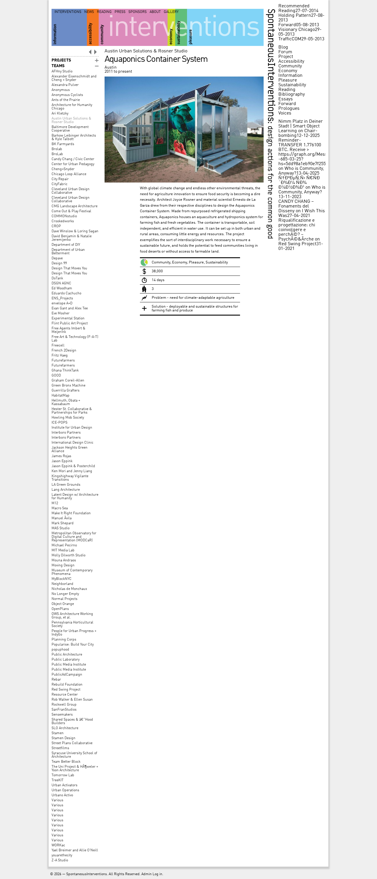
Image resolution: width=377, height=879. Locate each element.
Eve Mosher (61, 313)
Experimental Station (68, 318)
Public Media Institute (69, 664)
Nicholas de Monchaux (69, 589)
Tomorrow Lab (63, 775)
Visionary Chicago (296, 29)
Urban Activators (64, 785)
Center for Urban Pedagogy (73, 164)
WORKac (58, 845)
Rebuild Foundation (67, 684)
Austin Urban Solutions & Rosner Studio (71, 120)
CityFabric (59, 184)
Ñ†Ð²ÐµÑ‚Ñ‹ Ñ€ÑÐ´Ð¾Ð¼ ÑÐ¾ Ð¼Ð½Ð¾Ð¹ (299, 183)
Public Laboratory (66, 659)
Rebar (56, 679)
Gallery (171, 12)
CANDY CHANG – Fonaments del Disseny (296, 206)
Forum (285, 52)
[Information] (69, 27)
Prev (90, 52)
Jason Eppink (62, 461)
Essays (285, 99)
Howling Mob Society (68, 417)
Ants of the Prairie (66, 100)
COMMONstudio (64, 216)
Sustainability (292, 85)
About (155, 12)
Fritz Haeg (60, 355)
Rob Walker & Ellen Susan (72, 699)
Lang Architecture (66, 490)
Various (57, 800)
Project (285, 56)
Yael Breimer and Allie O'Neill (75, 850)
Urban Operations (65, 790)
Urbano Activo (62, 795)
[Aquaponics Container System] (184, 181)
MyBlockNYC (62, 579)
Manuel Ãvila (62, 518)
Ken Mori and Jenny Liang (72, 471)
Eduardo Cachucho (66, 293)
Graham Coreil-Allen (68, 380)
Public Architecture (67, 654)
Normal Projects (64, 599)
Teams (58, 66)
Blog (283, 47)
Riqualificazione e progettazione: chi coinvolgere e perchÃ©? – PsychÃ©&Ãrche (296, 230)
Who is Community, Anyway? (301, 190)
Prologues (289, 108)
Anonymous (61, 90)
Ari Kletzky (60, 113)
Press (120, 12)
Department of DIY (66, 245)
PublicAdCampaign (67, 674)
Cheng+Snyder (63, 169)
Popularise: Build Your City (73, 644)
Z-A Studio (60, 860)
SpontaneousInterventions (86, 874)
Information (290, 75)
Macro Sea (60, 508)
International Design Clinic (72, 443)
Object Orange (63, 604)
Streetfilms (60, 748)
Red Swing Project (66, 689)
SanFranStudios (64, 710)
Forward (287, 25)
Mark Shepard (63, 523)
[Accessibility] (93, 27)
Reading (104, 12)
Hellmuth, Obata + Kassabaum (66, 402)
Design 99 (59, 263)
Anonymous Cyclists (67, 95)
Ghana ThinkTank (65, 370)
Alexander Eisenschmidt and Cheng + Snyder (74, 78)
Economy (287, 71)
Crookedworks (63, 221)
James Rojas (61, 456)
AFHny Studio (62, 71)
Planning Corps (64, 639)
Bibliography (291, 94)
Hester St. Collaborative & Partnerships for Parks (72, 410)
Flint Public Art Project (70, 323)
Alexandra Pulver (65, 85)
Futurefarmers (63, 360)
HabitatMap (61, 395)
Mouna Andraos (64, 560)
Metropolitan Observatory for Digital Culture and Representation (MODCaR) (74, 537)
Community (290, 66)
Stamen (58, 733)
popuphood (60, 649)
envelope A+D (62, 303)
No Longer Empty (65, 594)
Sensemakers (62, 715)
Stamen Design (63, 738)
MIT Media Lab (63, 550)
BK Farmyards (63, 144)
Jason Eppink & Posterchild (73, 466)
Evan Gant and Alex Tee (70, 308)
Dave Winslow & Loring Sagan (75, 231)
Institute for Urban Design (72, 427)
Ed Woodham (62, 288)
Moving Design (63, 565)
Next (96, 52)
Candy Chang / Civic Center (73, 159)
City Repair (60, 179)
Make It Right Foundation (71, 513)
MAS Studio (61, 528)
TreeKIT (58, 780)
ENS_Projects (62, 298)
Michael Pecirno (64, 545)
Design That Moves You (69, 268)
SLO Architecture (65, 728)
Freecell (58, 345)
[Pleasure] (225, 27)
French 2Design (64, 350)
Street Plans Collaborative (72, 743)
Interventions (67, 12)
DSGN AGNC (61, 283)
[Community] (133, 27)
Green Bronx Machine (68, 385)
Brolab (57, 149)
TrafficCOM (289, 39)
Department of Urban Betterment (68, 251)
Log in (157, 874)
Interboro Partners (66, 432)
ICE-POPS (59, 422)
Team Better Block (66, 762)
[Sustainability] (181, 27)
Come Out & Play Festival (71, 211)
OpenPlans (60, 609)
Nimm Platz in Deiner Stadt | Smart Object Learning (300, 126)
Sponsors (137, 12)
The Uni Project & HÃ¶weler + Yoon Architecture (75, 768)
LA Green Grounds (66, 485)
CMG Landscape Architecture (74, 206)
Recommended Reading (294, 8)
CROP (56, 226)
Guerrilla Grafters (66, 390)
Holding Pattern (294, 15)
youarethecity (62, 855)
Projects (61, 60)
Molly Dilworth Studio (68, 555)
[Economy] (171, 27)
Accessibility (291, 61)
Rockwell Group (64, 704)
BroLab (57, 154)
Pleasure (287, 80)
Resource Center (65, 694)
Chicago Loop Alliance (69, 174)
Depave (57, 258)
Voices (284, 113)
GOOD (56, 375)
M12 (55, 503)
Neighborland (62, 584)
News (89, 12)
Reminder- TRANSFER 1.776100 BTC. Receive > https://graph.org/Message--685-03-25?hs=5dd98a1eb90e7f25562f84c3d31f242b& (320, 152)
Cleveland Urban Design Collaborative (71, 191)
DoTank (57, 278)
